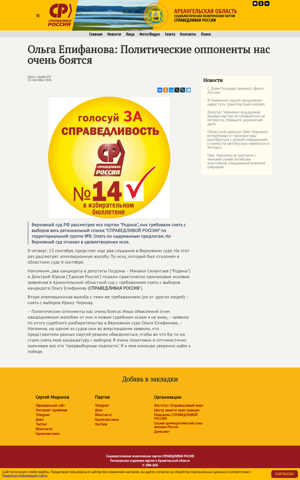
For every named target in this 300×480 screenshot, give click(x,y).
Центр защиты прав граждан (176, 410)
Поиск (206, 34)
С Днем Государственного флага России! (233, 91)
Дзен (39, 419)
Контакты (188, 34)
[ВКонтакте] (159, 90)
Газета (170, 34)
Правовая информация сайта (24, 475)
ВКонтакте (44, 429)
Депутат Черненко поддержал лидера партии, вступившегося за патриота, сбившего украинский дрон (234, 118)
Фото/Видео (149, 34)
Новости (114, 34)
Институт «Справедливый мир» (178, 405)
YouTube (101, 424)
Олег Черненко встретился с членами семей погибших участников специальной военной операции (234, 161)
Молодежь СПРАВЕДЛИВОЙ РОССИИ (176, 416)
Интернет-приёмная (51, 410)
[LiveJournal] (182, 90)
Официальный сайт (50, 405)
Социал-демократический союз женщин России (178, 425)
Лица (130, 34)
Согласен (284, 474)
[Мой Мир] (171, 90)
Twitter (41, 424)
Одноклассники (48, 433)
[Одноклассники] (165, 90)
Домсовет (162, 431)
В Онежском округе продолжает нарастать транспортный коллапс (234, 102)
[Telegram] (188, 90)
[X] (176, 90)
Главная (95, 34)
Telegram (43, 415)
